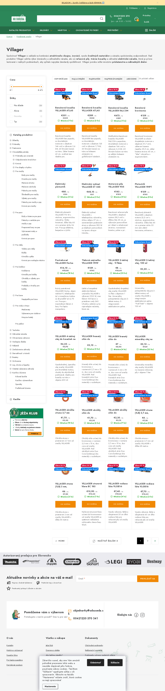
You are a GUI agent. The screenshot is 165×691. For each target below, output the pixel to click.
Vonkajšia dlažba (19, 341)
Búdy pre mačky (28, 175)
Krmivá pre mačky (29, 206)
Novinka (28, 116)
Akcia (28, 110)
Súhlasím (115, 662)
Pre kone (19, 295)
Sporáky (18, 384)
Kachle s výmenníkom (24, 380)
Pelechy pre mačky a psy (32, 202)
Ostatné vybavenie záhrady (23, 369)
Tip (28, 121)
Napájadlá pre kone (30, 299)
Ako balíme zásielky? (54, 655)
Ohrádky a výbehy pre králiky (30, 280)
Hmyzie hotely (27, 317)
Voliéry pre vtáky (28, 249)
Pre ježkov (19, 323)
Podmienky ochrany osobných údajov (100, 655)
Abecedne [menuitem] (132, 79)
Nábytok (15, 345)
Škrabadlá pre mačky (30, 194)
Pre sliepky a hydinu (23, 167)
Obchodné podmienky (94, 645)
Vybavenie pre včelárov (31, 313)
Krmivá (18, 163)
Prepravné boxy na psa (31, 227)
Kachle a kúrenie (19, 372)
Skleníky (15, 140)
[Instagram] (142, 615)
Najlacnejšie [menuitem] (78, 79)
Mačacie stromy (28, 183)
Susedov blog (12, 655)
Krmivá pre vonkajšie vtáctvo (33, 260)
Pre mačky (19, 171)
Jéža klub (49, 645)
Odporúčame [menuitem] (61, 79)
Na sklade (28, 105)
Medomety (26, 309)
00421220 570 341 (121, 17)
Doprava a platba (53, 650)
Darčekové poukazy (15, 665)
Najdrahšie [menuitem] (94, 79)
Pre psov (18, 212)
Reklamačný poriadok (93, 650)
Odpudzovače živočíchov (25, 159)
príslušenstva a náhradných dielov (129, 62)
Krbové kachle (21, 376)
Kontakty (10, 645)
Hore (62, 541)
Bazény (15, 357)
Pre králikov (20, 267)
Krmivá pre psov (28, 238)
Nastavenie (50, 686)
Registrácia (152, 8)
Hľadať (101, 18)
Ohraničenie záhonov (21, 338)
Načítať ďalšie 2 (107, 541)
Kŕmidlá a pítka (28, 256)
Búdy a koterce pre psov (31, 216)
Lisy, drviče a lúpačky (20, 365)
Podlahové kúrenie (23, 388)
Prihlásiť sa (147, 578)
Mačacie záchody (29, 186)
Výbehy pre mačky (29, 198)
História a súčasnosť (15, 650)
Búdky (24, 252)
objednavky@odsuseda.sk (86, 612)
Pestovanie (16, 148)
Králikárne (26, 270)
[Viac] (151, 30)
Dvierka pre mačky (29, 179)
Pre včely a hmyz (22, 305)
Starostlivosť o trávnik (21, 353)
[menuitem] (22, 30)
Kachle (16, 399)
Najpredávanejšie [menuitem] (113, 79)
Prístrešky (16, 144)
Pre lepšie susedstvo (15, 660)
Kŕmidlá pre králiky (29, 274)
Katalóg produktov (23, 134)
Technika (15, 330)
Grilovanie (16, 361)
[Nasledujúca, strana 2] (147, 541)
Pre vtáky (19, 245)
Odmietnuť (95, 662)
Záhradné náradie (19, 334)
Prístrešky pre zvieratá (24, 156)
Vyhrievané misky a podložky (29, 233)
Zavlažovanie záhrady (21, 349)
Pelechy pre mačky (29, 190)
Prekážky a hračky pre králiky (30, 287)
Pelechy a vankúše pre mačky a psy (31, 222)
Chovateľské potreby (20, 152)
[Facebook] (136, 615)
